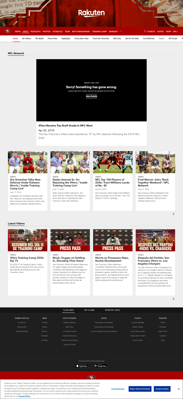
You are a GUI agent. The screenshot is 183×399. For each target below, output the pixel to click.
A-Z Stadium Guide (69, 331)
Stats (163, 340)
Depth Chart (162, 331)
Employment (22, 327)
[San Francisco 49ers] (91, 378)
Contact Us (22, 322)
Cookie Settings (117, 389)
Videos (44, 327)
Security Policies (69, 344)
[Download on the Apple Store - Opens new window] (82, 366)
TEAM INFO (163, 318)
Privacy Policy (24, 396)
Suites (104, 318)
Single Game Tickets (137, 336)
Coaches (163, 336)
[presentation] (174, 214)
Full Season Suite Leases (104, 322)
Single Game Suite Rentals (103, 327)
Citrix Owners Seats (138, 331)
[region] (91, 389)
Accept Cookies (162, 389)
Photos (44, 331)
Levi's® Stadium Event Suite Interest (104, 331)
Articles (44, 322)
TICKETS (138, 318)
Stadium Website (69, 322)
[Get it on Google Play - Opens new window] (100, 367)
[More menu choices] (121, 31)
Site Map (44, 340)
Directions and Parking (69, 340)
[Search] (145, 31)
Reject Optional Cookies (140, 389)
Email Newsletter (22, 331)
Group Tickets (138, 340)
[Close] (179, 389)
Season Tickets (137, 327)
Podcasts (44, 336)
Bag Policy (69, 327)
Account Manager (137, 322)
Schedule (162, 327)
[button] (91, 96)
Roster (162, 322)
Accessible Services (69, 336)
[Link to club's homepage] (7, 31)
